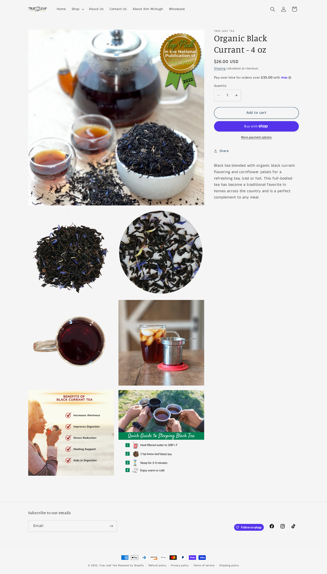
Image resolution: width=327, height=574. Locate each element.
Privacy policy (180, 565)
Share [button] (224, 151)
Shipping (220, 69)
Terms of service (204, 565)
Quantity (220, 86)
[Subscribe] (111, 526)
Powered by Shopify (131, 565)
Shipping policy (229, 565)
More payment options (256, 137)
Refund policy (157, 565)
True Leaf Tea (108, 565)
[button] (77, 9)
